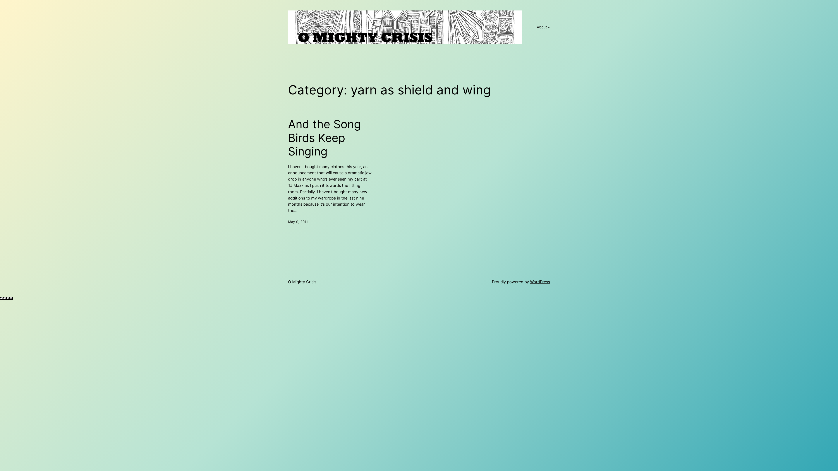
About (542, 27)
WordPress (540, 282)
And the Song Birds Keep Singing (324, 138)
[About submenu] (549, 27)
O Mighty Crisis (302, 282)
